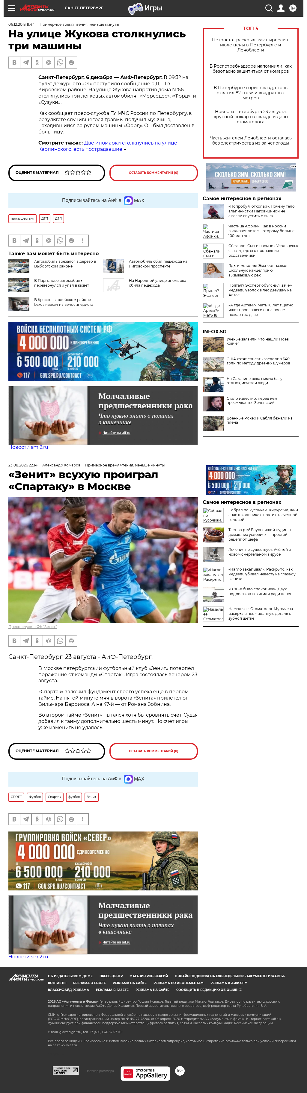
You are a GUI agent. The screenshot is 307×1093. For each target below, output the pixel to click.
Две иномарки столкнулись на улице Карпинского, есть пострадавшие (107, 146)
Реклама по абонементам (179, 983)
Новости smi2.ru (28, 447)
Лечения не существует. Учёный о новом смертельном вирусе (259, 552)
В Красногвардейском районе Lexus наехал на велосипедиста (63, 302)
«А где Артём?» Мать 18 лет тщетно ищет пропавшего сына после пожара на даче (261, 310)
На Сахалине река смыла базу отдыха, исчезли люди (254, 381)
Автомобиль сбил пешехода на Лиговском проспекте (158, 263)
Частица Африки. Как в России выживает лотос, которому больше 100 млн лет (261, 231)
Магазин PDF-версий (149, 976)
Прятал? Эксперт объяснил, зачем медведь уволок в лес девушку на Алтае (260, 290)
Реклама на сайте (130, 983)
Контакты (57, 983)
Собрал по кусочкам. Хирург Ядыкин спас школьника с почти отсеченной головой (263, 515)
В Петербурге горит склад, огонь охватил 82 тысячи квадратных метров (251, 93)
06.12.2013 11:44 (21, 24)
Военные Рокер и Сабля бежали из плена (259, 420)
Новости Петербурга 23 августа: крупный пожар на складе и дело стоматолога (251, 116)
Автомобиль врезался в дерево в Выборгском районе (65, 263)
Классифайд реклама (68, 990)
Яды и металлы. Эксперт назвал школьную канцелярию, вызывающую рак (258, 270)
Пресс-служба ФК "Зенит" (32, 626)
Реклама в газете (89, 983)
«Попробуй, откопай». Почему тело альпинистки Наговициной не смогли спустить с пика (261, 211)
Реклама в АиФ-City (228, 983)
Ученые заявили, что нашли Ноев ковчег (258, 341)
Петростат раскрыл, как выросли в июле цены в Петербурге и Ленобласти (251, 45)
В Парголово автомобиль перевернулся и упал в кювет (61, 283)
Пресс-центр (111, 976)
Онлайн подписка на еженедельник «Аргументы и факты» (230, 976)
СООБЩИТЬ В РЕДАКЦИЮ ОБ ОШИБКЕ (209, 990)
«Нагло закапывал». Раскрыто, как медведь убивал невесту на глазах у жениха (262, 574)
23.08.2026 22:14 (22, 465)
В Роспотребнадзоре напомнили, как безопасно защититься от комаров (251, 69)
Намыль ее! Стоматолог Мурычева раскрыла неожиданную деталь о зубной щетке (260, 613)
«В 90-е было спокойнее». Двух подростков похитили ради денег (260, 591)
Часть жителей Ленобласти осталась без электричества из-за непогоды (251, 141)
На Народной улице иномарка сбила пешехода (157, 283)
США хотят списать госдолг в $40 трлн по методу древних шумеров (258, 361)
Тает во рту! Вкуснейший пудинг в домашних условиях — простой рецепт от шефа (260, 535)
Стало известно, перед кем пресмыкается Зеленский (252, 400)
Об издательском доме (70, 976)
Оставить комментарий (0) (153, 173)
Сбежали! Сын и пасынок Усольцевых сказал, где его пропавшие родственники (263, 251)
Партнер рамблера (99, 1071)
